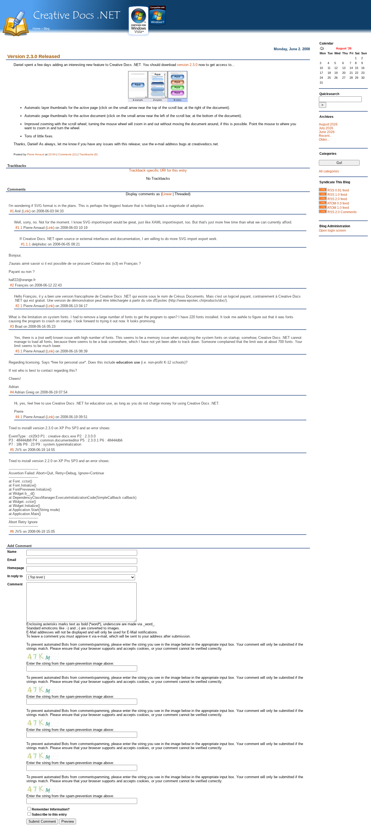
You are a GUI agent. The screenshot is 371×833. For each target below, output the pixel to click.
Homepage (15, 568)
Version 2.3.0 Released (33, 56)
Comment (15, 584)
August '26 (343, 48)
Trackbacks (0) (88, 154)
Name (12, 552)
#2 (12, 285)
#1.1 (18, 228)
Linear (167, 194)
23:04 (52, 154)
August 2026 (328, 124)
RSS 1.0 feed (337, 195)
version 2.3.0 (187, 65)
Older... (324, 139)
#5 (12, 450)
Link (26, 211)
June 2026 (327, 132)
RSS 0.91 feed (338, 190)
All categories (329, 171)
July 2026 (326, 128)
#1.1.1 (26, 244)
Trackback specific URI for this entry (158, 170)
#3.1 (18, 351)
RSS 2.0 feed (337, 199)
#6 (12, 531)
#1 (12, 211)
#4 (12, 392)
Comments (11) (67, 154)
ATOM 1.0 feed (338, 208)
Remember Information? (51, 809)
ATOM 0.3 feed (338, 203)
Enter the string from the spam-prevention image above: (70, 663)
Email (11, 560)
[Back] (322, 49)
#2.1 (18, 306)
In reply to (15, 576)
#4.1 (18, 417)
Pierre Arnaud (35, 154)
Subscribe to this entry (49, 814)
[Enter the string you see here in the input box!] (42, 656)
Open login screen (332, 230)
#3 (12, 326)
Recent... (325, 136)
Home (36, 28)
